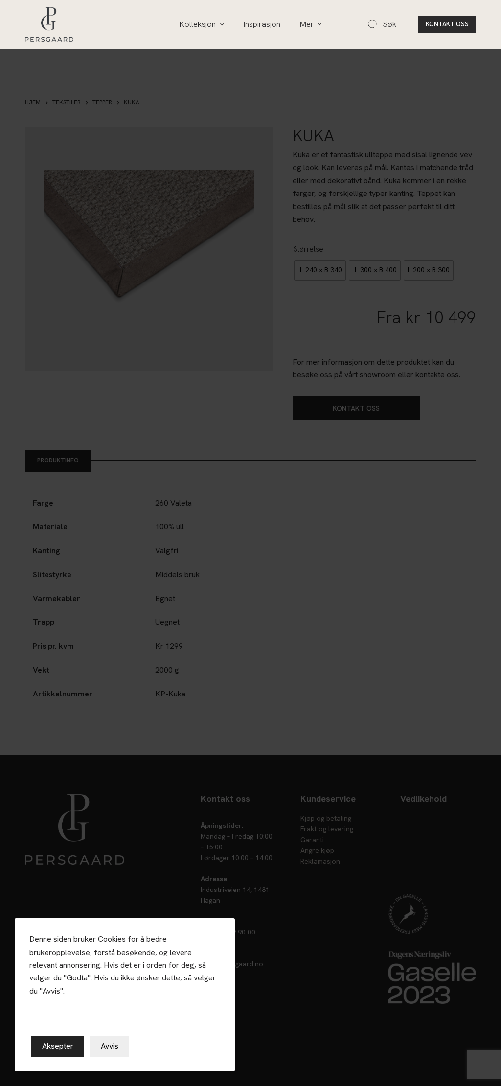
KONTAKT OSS (447, 24)
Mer (307, 24)
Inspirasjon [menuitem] (262, 24)
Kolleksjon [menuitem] (198, 24)
